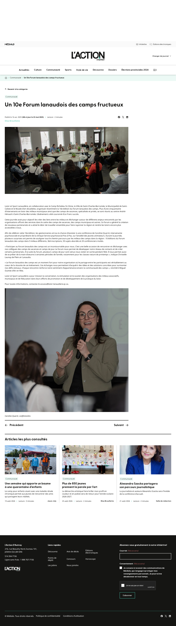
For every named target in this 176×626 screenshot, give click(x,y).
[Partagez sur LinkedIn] (127, 117)
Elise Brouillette (12, 121)
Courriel (129, 551)
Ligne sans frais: (19, 560)
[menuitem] (161, 56)
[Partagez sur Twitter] (123, 117)
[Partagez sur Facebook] (119, 117)
